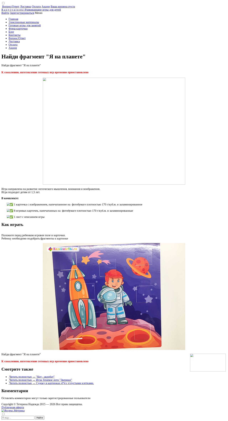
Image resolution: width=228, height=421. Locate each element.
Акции (46, 6)
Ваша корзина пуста (63, 6)
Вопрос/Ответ (10, 6)
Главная (13, 18)
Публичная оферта (12, 407)
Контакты (14, 35)
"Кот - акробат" (45, 376)
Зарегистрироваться (22, 12)
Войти (5, 12)
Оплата (36, 6)
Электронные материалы (24, 22)
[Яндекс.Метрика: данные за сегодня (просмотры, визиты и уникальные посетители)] (13, 410)
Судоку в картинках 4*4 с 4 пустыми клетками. (65, 383)
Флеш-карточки (18, 28)
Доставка (25, 6)
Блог (11, 31)
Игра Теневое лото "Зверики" (54, 379)
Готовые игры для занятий (25, 25)
